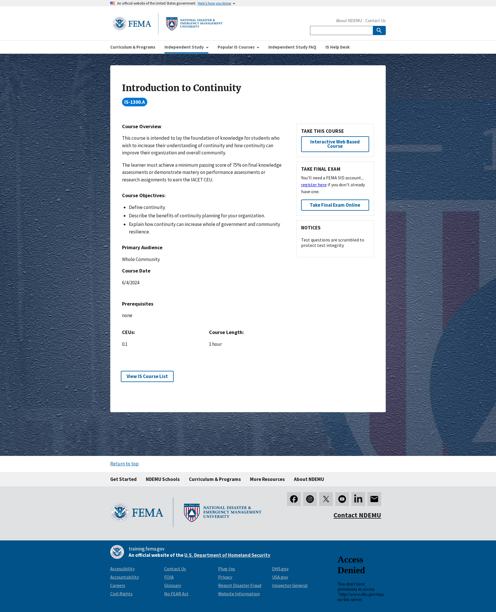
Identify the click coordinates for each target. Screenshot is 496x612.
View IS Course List (147, 376)
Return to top (124, 464)
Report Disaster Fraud (239, 585)
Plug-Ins (226, 568)
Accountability (124, 577)
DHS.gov (280, 568)
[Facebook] (294, 499)
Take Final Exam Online (335, 205)
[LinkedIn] (358, 499)
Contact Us (375, 20)
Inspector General (290, 585)
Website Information (239, 593)
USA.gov (280, 577)
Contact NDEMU (357, 515)
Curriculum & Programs (215, 479)
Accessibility (122, 568)
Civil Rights (121, 593)
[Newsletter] (374, 499)
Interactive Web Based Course (335, 144)
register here (314, 184)
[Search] (379, 30)
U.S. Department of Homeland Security (227, 555)
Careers (117, 585)
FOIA (169, 577)
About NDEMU (349, 20)
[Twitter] (326, 499)
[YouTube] (342, 499)
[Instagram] (310, 499)
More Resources (267, 479)
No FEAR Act (176, 593)
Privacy (225, 577)
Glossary (172, 585)
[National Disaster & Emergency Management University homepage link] (167, 32)
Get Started (123, 479)
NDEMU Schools (163, 479)
